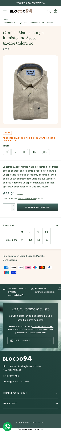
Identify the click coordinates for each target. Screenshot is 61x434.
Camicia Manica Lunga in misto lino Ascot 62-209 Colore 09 (28, 22)
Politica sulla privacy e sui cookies (30, 328)
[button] (4, 11)
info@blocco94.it (11, 376)
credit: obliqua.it (38, 422)
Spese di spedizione (27, 198)
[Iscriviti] (50, 340)
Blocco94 (26, 422)
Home (5, 20)
